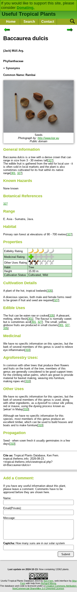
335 (49, 290)
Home (11, 21)
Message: (9, 518)
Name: (7, 498)
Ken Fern (48, 580)
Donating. (25, 8)
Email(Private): (12, 508)
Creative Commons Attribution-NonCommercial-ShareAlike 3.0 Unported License (44, 587)
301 (13, 173)
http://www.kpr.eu (48, 138)
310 (27, 350)
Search (29, 21)
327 (50, 160)
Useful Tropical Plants (29, 14)
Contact (47, 21)
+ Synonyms (11, 68)
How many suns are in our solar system (34, 543)
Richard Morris (48, 583)
